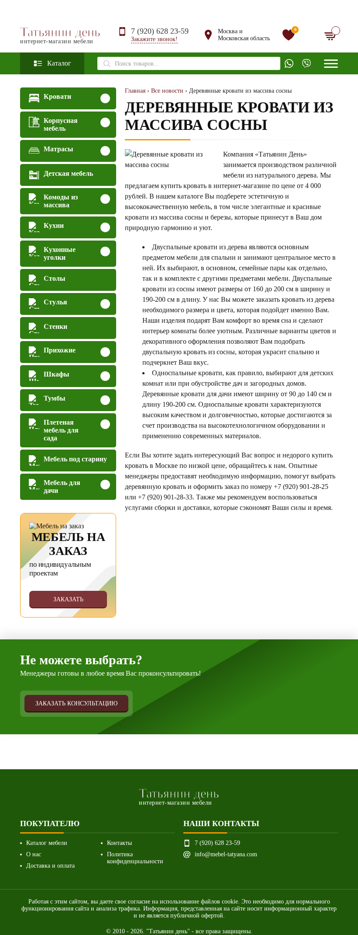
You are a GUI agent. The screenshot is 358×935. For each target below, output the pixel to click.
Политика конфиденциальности (135, 858)
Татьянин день (60, 35)
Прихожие (60, 350)
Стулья (55, 302)
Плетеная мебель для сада (61, 430)
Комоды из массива (61, 201)
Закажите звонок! (154, 39)
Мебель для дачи (62, 486)
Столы (54, 278)
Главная (135, 90)
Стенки (55, 326)
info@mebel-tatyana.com (226, 854)
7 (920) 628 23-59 (160, 31)
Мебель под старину (75, 459)
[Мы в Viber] (306, 63)
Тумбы (54, 398)
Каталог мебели (46, 843)
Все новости (167, 90)
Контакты (119, 843)
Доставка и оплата (50, 865)
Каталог (59, 63)
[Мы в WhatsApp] (289, 63)
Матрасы (58, 149)
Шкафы (56, 374)
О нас (33, 854)
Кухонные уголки (60, 253)
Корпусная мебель (61, 124)
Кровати (57, 96)
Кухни (54, 225)
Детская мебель (68, 173)
